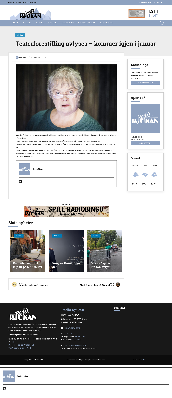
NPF (12, 342)
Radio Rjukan (22, 57)
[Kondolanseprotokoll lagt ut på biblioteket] (27, 251)
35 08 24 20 (68, 333)
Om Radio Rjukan (86, 23)
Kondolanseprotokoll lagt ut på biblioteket (28, 265)
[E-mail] (20, 182)
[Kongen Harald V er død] (66, 251)
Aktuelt (20, 35)
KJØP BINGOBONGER (145, 83)
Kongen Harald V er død (66, 265)
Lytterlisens (106, 23)
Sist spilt (53, 23)
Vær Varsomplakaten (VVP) (19, 348)
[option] (66, 97)
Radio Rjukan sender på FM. (74, 345)
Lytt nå (40, 23)
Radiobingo (68, 23)
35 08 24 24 (80, 337)
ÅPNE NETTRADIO (145, 143)
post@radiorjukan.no (72, 328)
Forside (14, 23)
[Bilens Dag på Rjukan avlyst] (104, 251)
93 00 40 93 (76, 340)
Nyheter (27, 23)
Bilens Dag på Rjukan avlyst (101, 265)
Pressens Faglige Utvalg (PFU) (21, 345)
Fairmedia (142, 360)
